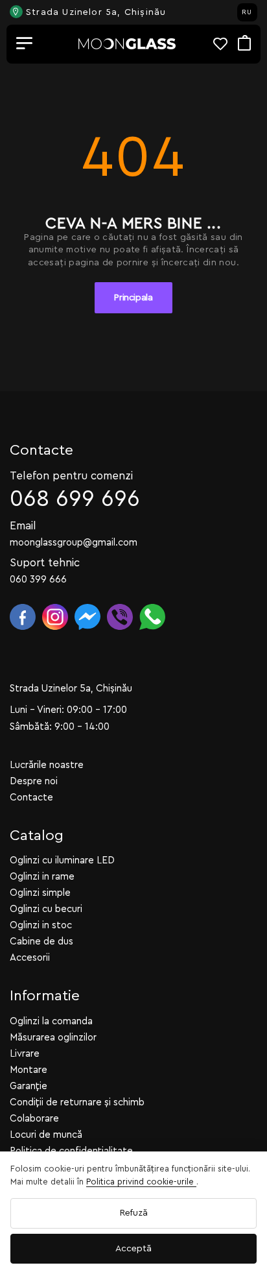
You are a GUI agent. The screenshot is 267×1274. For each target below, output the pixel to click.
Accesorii (30, 958)
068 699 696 (75, 499)
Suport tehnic (45, 562)
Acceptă (133, 1248)
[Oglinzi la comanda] (127, 43)
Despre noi (34, 781)
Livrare (25, 1054)
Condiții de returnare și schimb (77, 1102)
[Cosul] (244, 43)
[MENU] (24, 44)
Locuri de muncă (46, 1135)
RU (247, 12)
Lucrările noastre (47, 765)
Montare (28, 1070)
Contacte (31, 797)
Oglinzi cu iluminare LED (62, 860)
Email (23, 525)
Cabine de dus (41, 941)
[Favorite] (225, 43)
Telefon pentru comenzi (71, 475)
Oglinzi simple (40, 893)
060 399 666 (38, 579)
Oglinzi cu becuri (46, 909)
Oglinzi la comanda (51, 1021)
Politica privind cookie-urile (141, 1181)
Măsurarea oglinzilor (53, 1037)
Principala (133, 297)
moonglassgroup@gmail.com (73, 542)
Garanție (28, 1086)
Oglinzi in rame (42, 877)
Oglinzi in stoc (41, 925)
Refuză (134, 1213)
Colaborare (34, 1119)
